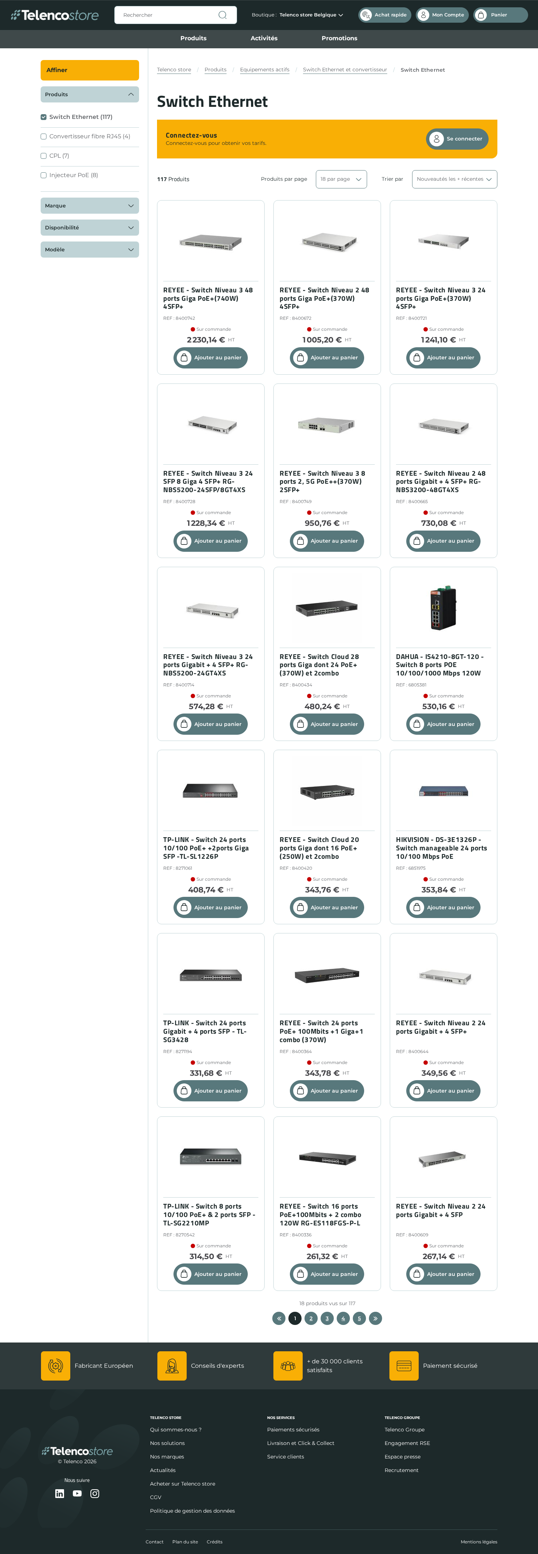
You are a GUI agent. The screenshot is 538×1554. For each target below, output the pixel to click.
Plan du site (185, 1541)
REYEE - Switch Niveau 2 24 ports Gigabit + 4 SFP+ (441, 1027)
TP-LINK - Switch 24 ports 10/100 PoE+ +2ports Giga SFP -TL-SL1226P (206, 847)
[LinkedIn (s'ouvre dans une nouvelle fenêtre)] (59, 1494)
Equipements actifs (264, 69)
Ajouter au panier (218, 357)
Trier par (392, 179)
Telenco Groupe (405, 1429)
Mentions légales (479, 1541)
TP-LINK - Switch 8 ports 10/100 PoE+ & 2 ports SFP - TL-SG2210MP (209, 1214)
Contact (155, 1541)
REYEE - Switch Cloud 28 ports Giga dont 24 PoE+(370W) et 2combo (319, 664)
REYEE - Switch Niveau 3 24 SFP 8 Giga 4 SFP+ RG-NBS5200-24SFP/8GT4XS (208, 481)
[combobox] (175, 15)
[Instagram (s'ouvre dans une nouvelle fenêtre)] (94, 1494)
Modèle (55, 249)
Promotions (340, 38)
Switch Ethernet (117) (81, 116)
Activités (264, 38)
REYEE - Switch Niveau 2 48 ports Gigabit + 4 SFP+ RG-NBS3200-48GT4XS (441, 481)
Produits (193, 38)
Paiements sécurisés (293, 1429)
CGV (155, 1497)
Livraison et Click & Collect (301, 1443)
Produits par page (284, 179)
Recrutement (402, 1470)
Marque (55, 205)
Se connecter (464, 138)
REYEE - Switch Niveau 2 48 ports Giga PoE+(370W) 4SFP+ (325, 298)
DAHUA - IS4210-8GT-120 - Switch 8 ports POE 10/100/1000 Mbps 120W (440, 664)
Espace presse (403, 1456)
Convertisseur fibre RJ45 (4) (89, 136)
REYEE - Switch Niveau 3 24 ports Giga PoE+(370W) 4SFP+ (441, 298)
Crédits (215, 1541)
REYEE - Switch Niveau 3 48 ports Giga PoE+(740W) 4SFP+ (208, 298)
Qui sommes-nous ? (176, 1429)
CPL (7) (59, 155)
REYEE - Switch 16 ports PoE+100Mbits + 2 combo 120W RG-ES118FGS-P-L (321, 1214)
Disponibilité (62, 227)
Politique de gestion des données (192, 1511)
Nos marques (167, 1456)
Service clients (285, 1456)
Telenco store (174, 69)
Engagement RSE (407, 1443)
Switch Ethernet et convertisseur (345, 69)
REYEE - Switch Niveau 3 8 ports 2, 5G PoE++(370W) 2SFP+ (322, 481)
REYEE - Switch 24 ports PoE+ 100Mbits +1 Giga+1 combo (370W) (321, 1031)
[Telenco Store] (55, 15)
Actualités (163, 1470)
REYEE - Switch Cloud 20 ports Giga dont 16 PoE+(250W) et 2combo (319, 847)
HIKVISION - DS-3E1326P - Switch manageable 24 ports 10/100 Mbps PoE (441, 847)
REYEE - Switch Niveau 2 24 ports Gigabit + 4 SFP (441, 1210)
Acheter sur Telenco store (182, 1483)
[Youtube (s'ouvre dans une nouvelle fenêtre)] (77, 1494)
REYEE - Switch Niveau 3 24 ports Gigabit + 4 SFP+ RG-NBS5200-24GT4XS (208, 664)
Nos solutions (167, 1443)
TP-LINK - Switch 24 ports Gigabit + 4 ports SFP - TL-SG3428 (205, 1031)
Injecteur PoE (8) (73, 175)
